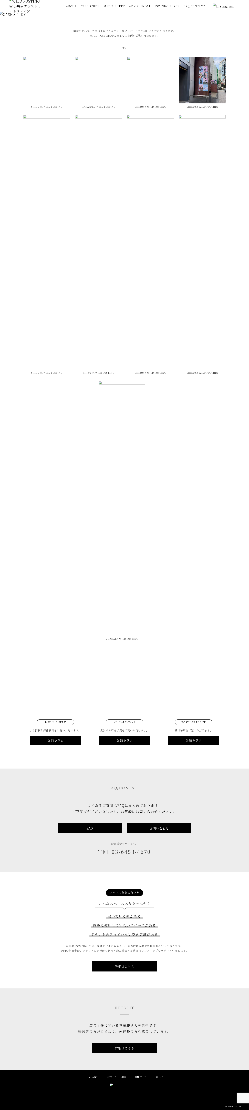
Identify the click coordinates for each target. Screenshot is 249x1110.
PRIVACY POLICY (116, 1076)
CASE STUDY (90, 6)
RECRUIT (158, 1076)
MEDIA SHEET (114, 6)
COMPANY (91, 1076)
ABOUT (71, 6)
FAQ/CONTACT (194, 6)
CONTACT (139, 1076)
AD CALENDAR (140, 6)
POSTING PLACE (167, 6)
